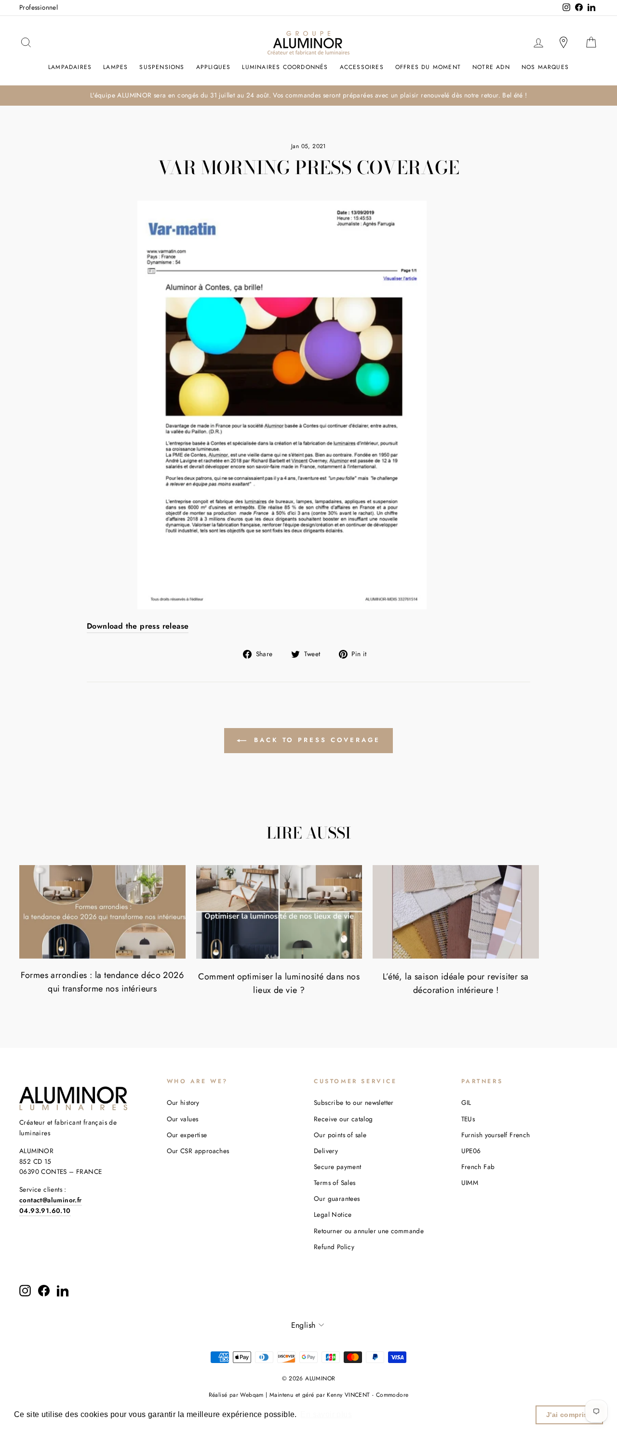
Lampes (115, 67)
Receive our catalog (343, 1119)
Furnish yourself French (495, 1135)
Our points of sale (340, 1135)
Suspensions (161, 67)
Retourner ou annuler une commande (369, 1231)
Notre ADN (491, 67)
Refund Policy (334, 1247)
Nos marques (545, 67)
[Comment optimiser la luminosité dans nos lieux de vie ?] (279, 912)
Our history (183, 1102)
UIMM (470, 1182)
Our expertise (187, 1135)
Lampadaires (70, 67)
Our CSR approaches (198, 1151)
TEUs (468, 1119)
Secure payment (338, 1166)
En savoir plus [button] (326, 1414)
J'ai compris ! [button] (569, 1414)
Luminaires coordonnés (285, 67)
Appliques (213, 67)
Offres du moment (428, 67)
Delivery (326, 1151)
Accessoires (362, 67)
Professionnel (38, 7)
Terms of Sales (335, 1182)
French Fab (478, 1166)
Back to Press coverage (315, 739)
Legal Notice (333, 1214)
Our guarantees (337, 1198)
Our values (183, 1119)
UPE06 (471, 1151)
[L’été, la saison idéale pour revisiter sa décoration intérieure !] (456, 912)
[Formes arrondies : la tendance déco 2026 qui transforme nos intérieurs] (102, 912)
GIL (466, 1102)
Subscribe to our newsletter (354, 1102)
